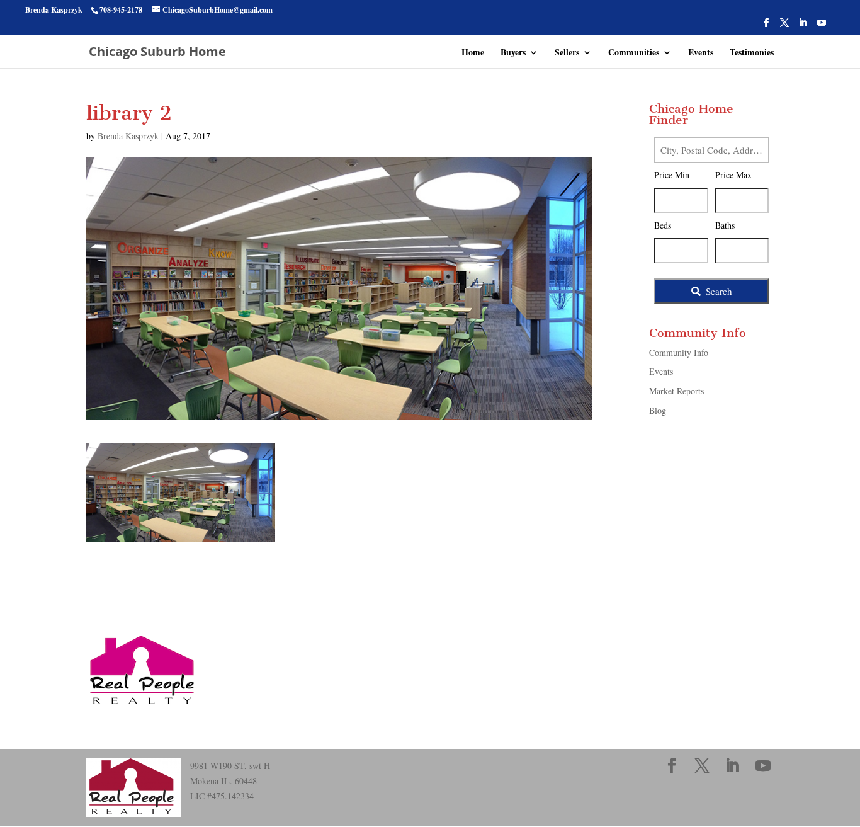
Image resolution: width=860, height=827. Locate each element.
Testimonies (752, 53)
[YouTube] (821, 26)
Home (472, 53)
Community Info (678, 352)
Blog (657, 410)
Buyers (513, 53)
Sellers (567, 53)
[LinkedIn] (802, 26)
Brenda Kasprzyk (128, 136)
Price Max (733, 175)
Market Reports (676, 391)
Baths (725, 225)
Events (700, 53)
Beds (662, 225)
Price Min (671, 175)
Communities (633, 53)
